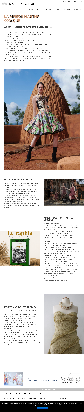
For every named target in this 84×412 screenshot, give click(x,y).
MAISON (30, 10)
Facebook (30, 394)
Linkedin (40, 394)
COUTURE (38, 10)
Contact (43, 398)
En (75, 2)
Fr (77, 2)
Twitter (25, 394)
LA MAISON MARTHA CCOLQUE (27, 398)
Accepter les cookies (42, 408)
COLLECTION (48, 10)
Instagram (35, 394)
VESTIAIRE (58, 10)
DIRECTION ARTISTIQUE (8, 398)
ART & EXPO (68, 10)
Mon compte (66, 2)
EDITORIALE (78, 10)
